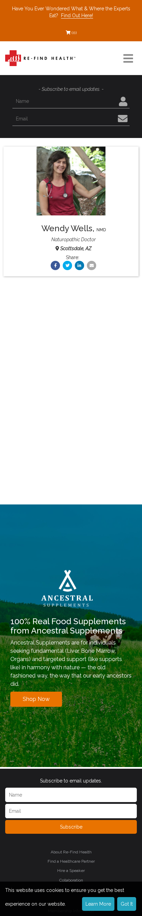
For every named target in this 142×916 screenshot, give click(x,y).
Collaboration (71, 880)
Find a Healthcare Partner (71, 861)
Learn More (98, 904)
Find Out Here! (77, 15)
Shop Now (36, 699)
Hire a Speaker (71, 870)
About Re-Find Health (71, 852)
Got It (127, 904)
